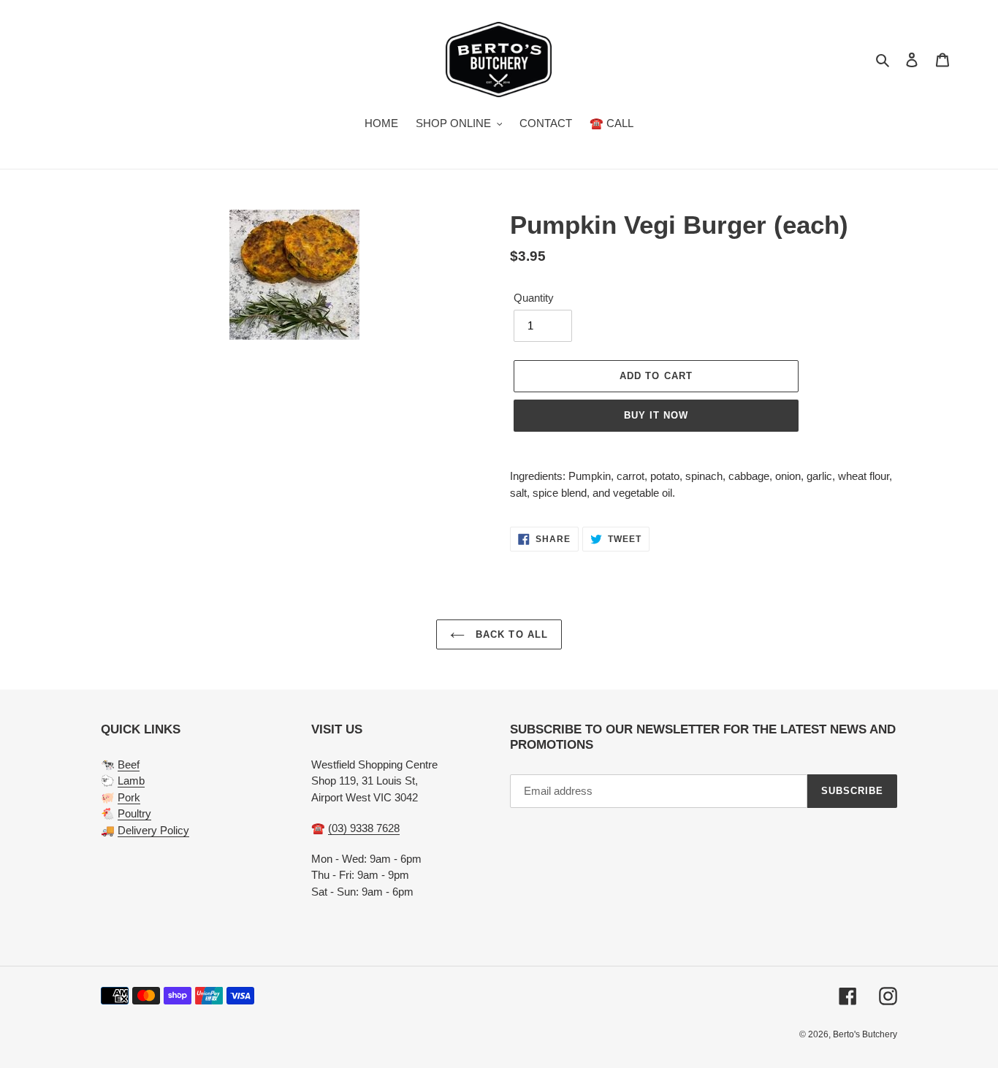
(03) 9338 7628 (364, 828)
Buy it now (656, 415)
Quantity (534, 297)
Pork (129, 797)
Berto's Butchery (865, 1034)
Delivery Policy (153, 830)
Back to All (509, 634)
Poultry (134, 813)
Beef (129, 764)
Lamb (131, 780)
